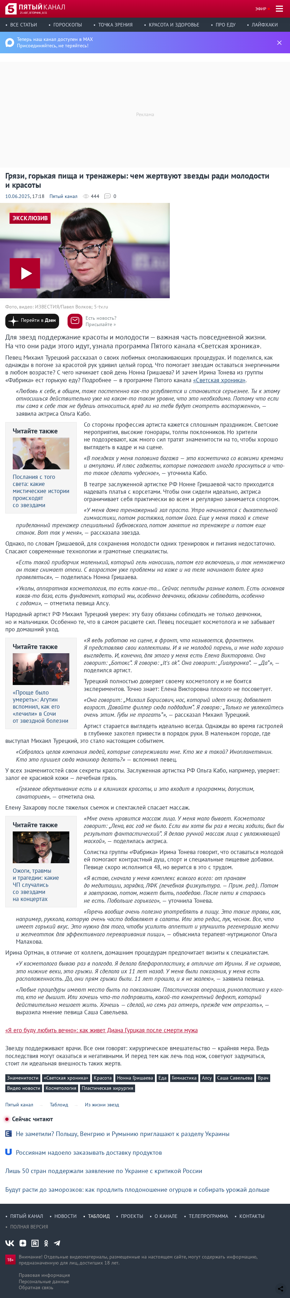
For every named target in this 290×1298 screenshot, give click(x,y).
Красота (103, 1078)
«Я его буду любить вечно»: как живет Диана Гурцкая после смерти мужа (101, 1030)
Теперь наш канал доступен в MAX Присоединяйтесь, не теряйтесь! (55, 42)
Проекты (132, 1216)
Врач (263, 1078)
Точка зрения (115, 25)
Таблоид (99, 1216)
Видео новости (23, 1088)
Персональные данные (44, 1281)
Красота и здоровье (174, 25)
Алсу (207, 1078)
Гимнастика (184, 1078)
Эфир (260, 8)
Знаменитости (23, 1078)
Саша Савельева (235, 1078)
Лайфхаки (265, 25)
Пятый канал (63, 196)
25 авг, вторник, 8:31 (33, 12)
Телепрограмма (208, 1216)
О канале (166, 1216)
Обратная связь (36, 1287)
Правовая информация (44, 1275)
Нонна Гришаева (135, 1078)
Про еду (226, 25)
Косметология (61, 1088)
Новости (65, 1216)
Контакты (252, 1216)
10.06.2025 (17, 196)
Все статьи (23, 25)
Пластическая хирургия (107, 1088)
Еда (162, 1078)
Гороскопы (67, 25)
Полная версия (29, 1227)
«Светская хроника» (66, 1078)
